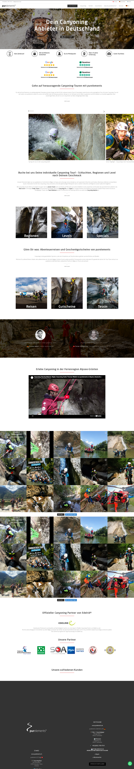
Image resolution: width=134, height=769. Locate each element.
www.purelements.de (97, 725)
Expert (71, 188)
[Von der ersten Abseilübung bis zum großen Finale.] (93, 498)
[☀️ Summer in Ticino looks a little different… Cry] (93, 444)
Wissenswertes (97, 757)
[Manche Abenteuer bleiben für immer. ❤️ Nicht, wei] (67, 471)
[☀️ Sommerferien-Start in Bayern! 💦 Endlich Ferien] (40, 471)
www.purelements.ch (36, 754)
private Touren (51, 187)
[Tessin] (102, 278)
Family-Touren (35, 188)
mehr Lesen (67, 101)
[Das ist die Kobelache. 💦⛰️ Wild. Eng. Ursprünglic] (67, 444)
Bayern (97, 754)
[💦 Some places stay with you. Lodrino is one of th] (93, 471)
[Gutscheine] (67, 278)
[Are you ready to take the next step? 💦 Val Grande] (67, 498)
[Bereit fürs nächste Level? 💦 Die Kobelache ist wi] (40, 498)
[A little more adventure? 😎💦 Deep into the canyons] (40, 444)
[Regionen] (31, 207)
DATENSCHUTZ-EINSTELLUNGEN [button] (97, 764)
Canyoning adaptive (92, 190)
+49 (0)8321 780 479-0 (7, 1)
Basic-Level (22, 188)
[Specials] (102, 207)
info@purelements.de (17, 1)
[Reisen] (31, 278)
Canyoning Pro (62, 188)
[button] (49, 64)
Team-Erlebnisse (52, 190)
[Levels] (67, 207)
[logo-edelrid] (67, 619)
